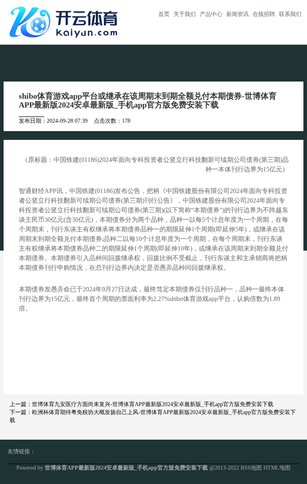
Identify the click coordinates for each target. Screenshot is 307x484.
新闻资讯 (237, 14)
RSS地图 (251, 468)
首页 (163, 14)
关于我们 (184, 14)
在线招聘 (264, 14)
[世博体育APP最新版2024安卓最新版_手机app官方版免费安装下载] (66, 21)
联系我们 (290, 14)
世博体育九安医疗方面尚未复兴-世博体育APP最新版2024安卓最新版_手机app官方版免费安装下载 (152, 404)
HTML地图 (277, 468)
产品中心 (211, 14)
